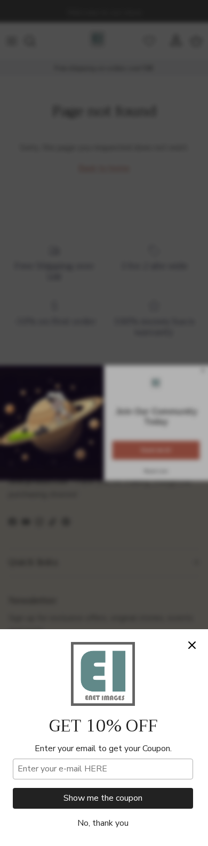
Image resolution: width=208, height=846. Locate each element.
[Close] (192, 645)
